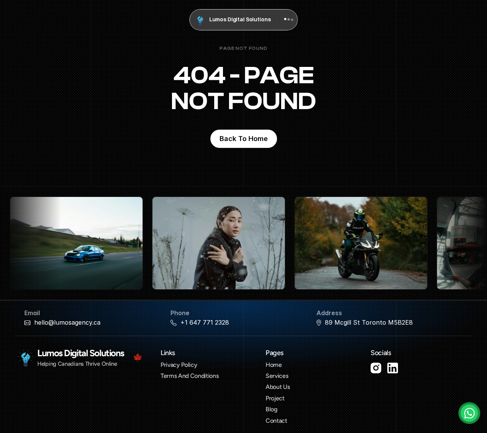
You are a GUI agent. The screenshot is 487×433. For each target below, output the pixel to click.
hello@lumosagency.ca (67, 322)
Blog (271, 409)
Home (274, 364)
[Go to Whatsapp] (469, 413)
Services (277, 375)
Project (275, 398)
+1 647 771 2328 (204, 322)
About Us (278, 386)
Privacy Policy (179, 364)
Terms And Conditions (190, 375)
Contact (276, 420)
